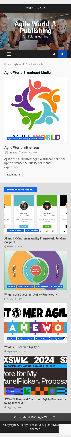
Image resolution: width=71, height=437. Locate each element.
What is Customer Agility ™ (35, 323)
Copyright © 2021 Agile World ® (34, 417)
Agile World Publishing (18, 138)
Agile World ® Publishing (35, 27)
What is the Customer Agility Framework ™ (35, 270)
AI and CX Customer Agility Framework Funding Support (35, 214)
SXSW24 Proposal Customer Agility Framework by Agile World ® (35, 375)
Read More (13, 174)
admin (13, 152)
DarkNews (53, 425)
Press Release (37, 138)
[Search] (54, 54)
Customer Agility (15, 230)
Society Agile (56, 286)
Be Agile (11, 286)
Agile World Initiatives (35, 110)
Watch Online (62, 54)
